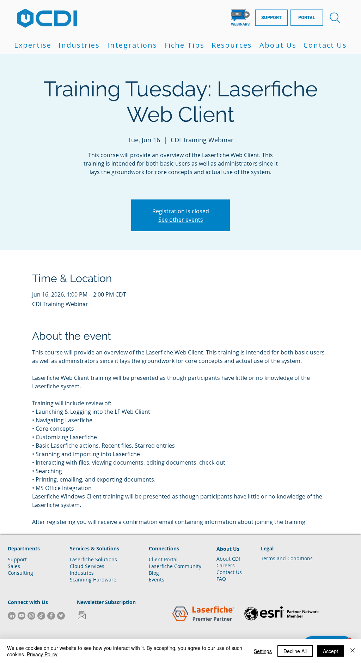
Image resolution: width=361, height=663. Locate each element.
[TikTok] (41, 616)
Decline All (295, 651)
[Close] (352, 651)
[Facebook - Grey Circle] (51, 616)
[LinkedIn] (12, 616)
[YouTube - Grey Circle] (21, 616)
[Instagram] (31, 616)
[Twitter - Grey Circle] (61, 616)
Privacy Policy (42, 654)
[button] (33, 45)
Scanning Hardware (93, 579)
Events (156, 579)
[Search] (335, 18)
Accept (330, 651)
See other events (180, 219)
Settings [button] (263, 651)
